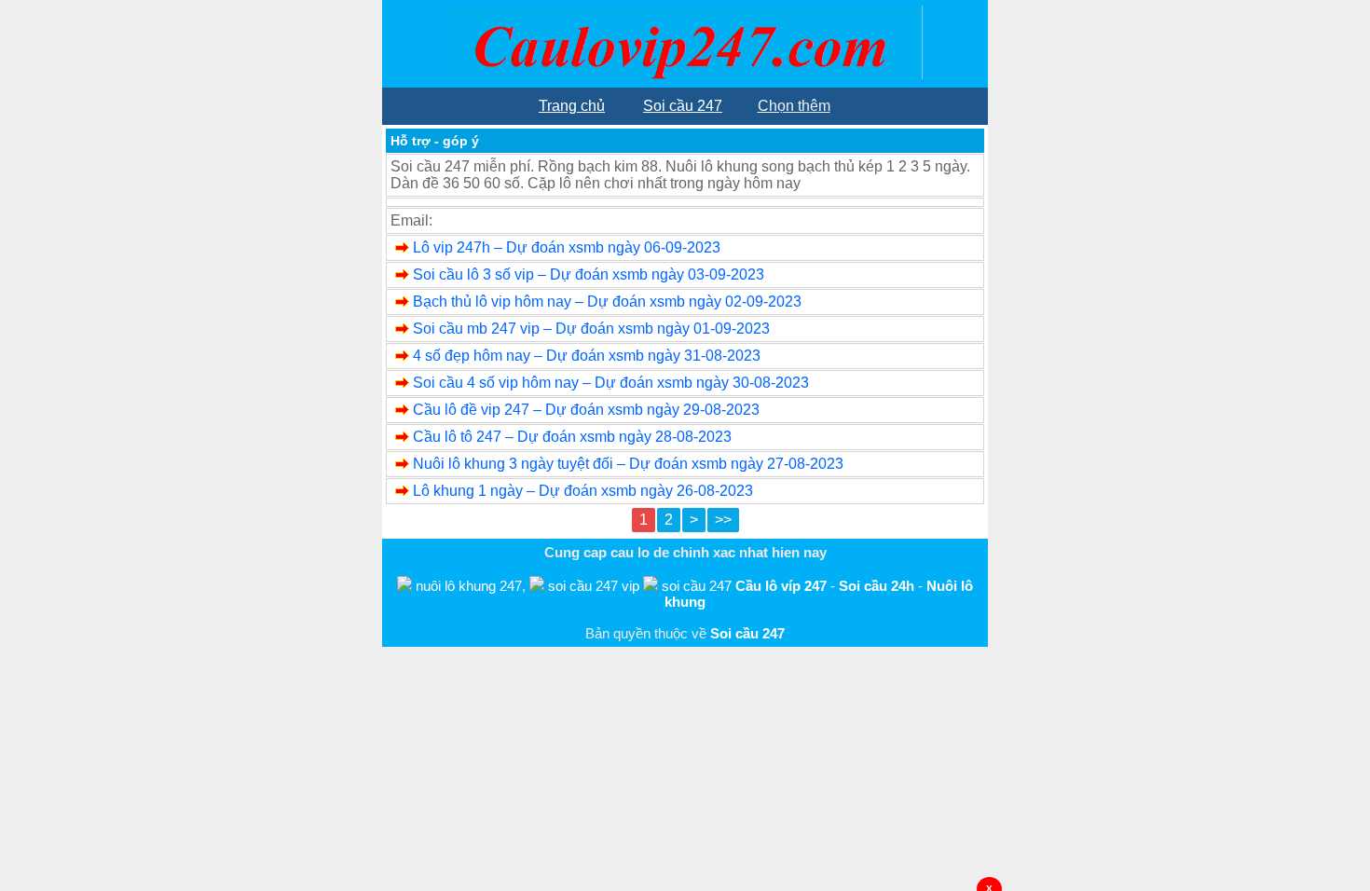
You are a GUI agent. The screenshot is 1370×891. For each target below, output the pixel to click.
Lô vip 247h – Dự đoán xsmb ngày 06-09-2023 (566, 247)
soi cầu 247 (697, 586)
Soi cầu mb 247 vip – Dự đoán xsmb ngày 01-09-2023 (591, 328)
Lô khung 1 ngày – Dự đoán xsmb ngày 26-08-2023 (583, 491)
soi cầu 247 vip (593, 586)
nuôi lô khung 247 (469, 586)
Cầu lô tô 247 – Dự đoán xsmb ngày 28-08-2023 (572, 437)
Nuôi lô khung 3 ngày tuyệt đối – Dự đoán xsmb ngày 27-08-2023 (628, 464)
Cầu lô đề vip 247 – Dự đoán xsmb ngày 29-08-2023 (586, 410)
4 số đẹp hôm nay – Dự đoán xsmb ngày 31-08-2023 (586, 355)
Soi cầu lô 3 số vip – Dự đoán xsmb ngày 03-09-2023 (588, 274)
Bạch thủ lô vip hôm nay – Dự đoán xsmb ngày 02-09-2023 (607, 301)
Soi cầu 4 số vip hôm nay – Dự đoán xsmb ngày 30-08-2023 (611, 383)
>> (723, 520)
